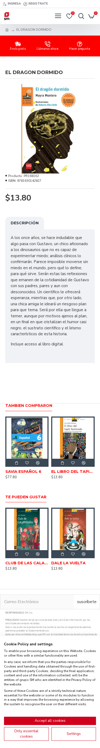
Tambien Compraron (28, 405)
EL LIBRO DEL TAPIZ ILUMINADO (72, 471)
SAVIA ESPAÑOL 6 (23, 471)
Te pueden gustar (25, 497)
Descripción (25, 223)
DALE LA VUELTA (68, 563)
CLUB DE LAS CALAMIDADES (27, 563)
